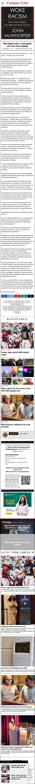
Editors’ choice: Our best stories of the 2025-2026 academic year (15, 389)
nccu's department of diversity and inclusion (17, 307)
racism (12, 309)
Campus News (19, 49)
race (5, 309)
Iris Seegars (8, 302)
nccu (28, 302)
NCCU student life (17, 304)
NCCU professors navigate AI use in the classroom (15, 425)
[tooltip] (4, 296)
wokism (17, 312)
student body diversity (23, 309)
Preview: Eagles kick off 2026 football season (15, 353)
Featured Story (27, 49)
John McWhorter (19, 302)
